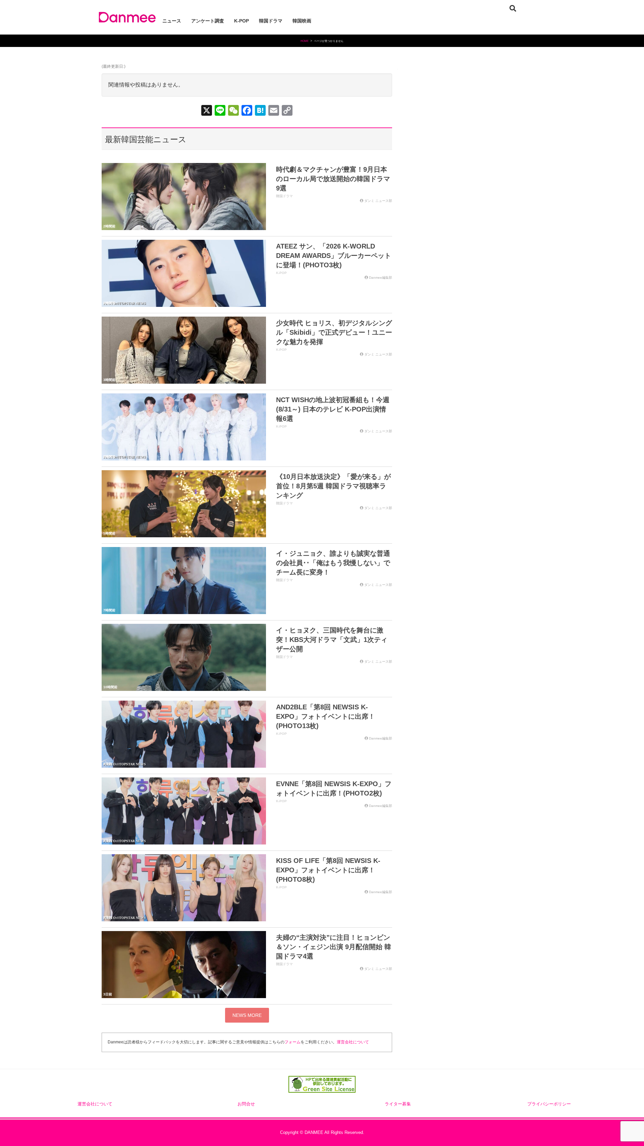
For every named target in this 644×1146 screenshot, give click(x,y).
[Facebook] (247, 111)
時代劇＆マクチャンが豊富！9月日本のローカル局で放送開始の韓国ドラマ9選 (333, 179)
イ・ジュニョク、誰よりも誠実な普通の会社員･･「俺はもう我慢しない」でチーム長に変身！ (333, 563)
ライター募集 (398, 1104)
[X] (206, 111)
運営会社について (353, 1042)
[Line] (220, 111)
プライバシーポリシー (549, 1104)
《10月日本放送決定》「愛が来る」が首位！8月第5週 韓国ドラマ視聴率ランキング (333, 486)
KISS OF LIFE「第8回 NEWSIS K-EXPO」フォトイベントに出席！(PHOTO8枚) (328, 870)
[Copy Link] (287, 111)
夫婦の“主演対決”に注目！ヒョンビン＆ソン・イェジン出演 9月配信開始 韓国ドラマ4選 (333, 947)
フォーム (292, 1042)
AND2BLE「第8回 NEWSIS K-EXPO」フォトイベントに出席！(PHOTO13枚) (325, 716)
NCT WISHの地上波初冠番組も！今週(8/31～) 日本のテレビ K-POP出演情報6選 (332, 409)
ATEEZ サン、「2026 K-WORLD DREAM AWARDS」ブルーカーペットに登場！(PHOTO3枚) (333, 255)
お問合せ (246, 1104)
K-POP (281, 273)
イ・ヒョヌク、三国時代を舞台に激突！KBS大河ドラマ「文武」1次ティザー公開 (331, 639)
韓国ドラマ (284, 196)
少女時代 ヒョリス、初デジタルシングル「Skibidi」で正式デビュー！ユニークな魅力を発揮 (334, 332)
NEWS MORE (247, 1015)
